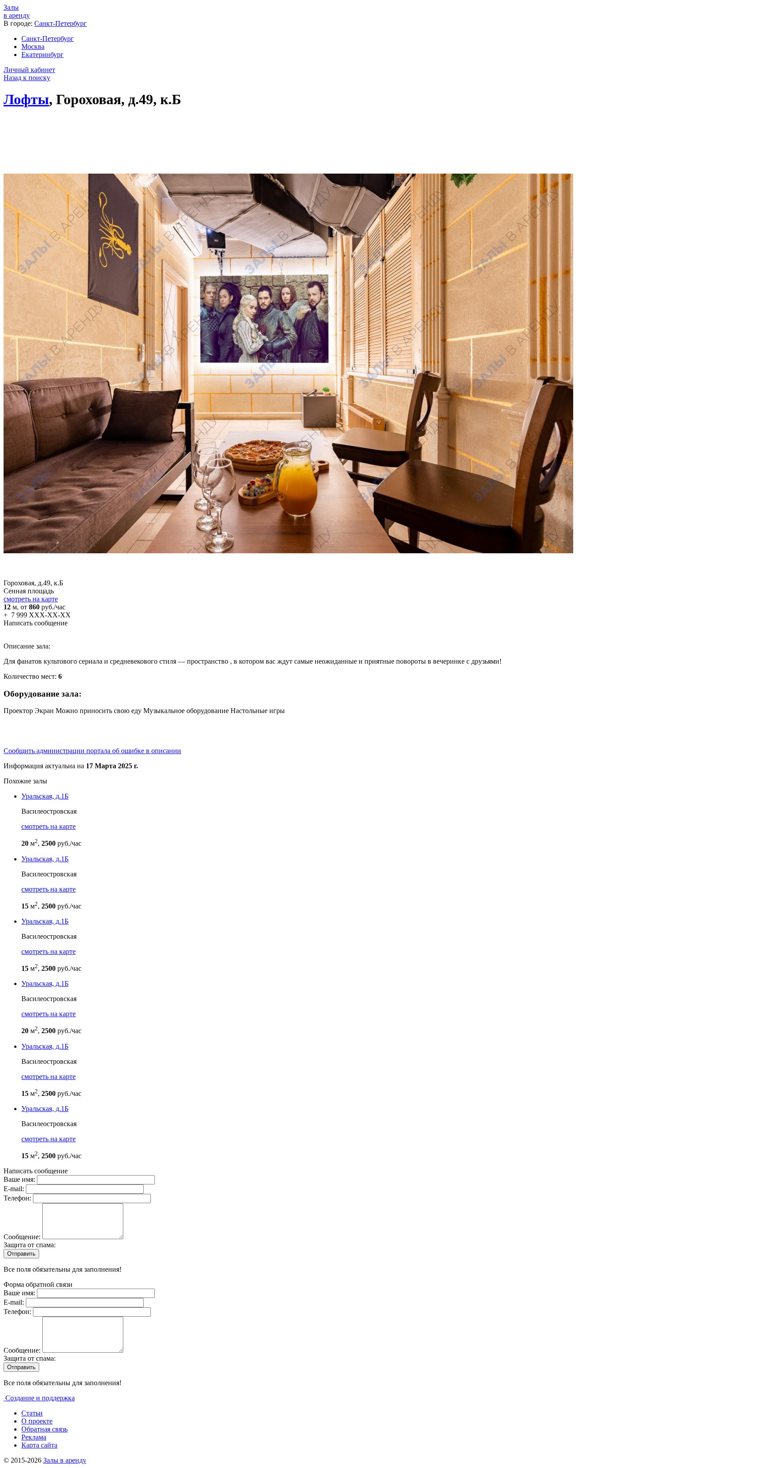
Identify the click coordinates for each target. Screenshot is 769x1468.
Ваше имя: (20, 1179)
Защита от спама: (30, 1245)
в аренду (17, 11)
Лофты (26, 99)
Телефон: (18, 1198)
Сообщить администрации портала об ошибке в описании (92, 750)
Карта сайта (39, 1445)
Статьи (32, 1413)
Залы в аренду (64, 1460)
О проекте (37, 1421)
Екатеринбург (42, 54)
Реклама (33, 1437)
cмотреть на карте (48, 826)
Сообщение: (23, 1237)
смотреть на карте (31, 599)
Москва (33, 46)
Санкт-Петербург (60, 23)
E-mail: (15, 1188)
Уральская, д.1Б (45, 796)
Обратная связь (44, 1429)
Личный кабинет (29, 69)
